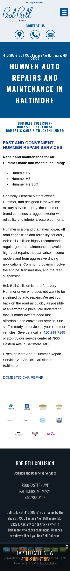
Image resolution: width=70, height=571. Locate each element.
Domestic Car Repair (23, 377)
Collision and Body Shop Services (35, 473)
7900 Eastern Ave (35, 55)
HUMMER (57, 131)
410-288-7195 (12, 55)
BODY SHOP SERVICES (34, 127)
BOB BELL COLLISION (34, 123)
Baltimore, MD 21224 (49, 57)
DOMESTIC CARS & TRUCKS (27, 131)
